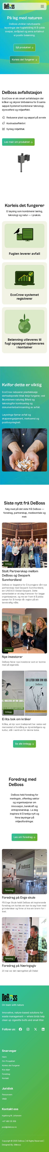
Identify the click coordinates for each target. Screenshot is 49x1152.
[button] (41, 6)
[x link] (43, 1029)
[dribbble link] (28, 1029)
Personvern (7, 1094)
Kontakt (5, 1078)
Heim (4, 1057)
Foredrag (6, 1074)
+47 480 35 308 (9, 1121)
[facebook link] (20, 1029)
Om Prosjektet (8, 1061)
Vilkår (4, 1099)
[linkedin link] (35, 1029)
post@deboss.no (9, 1127)
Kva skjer (6, 1069)
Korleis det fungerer (11, 1065)
